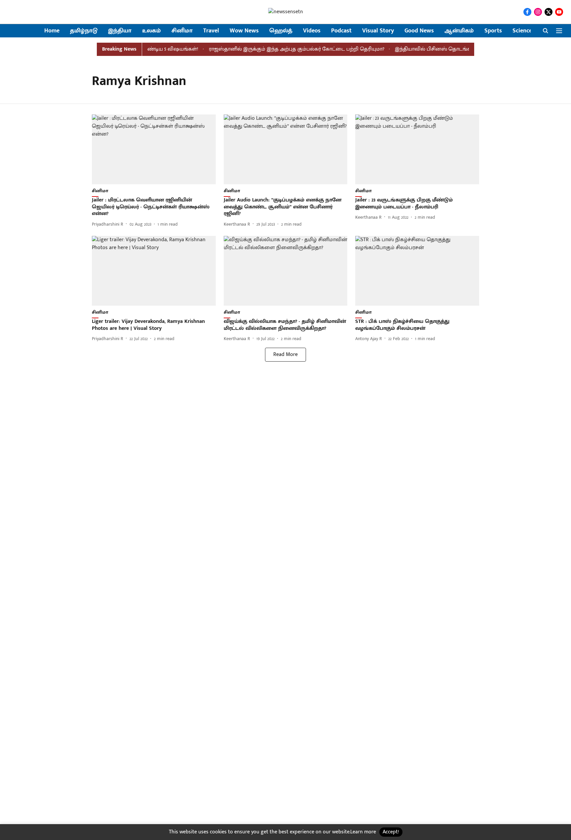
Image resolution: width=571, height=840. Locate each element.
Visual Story (378, 30)
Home (51, 30)
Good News (419, 30)
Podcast (341, 30)
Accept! (391, 831)
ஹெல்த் (280, 30)
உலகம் (151, 30)
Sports (493, 30)
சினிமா (182, 30)
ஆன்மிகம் (459, 30)
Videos (312, 30)
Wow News (244, 30)
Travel (211, 30)
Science (522, 30)
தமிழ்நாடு (83, 30)
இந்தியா (120, 30)
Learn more (363, 831)
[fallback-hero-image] (154, 149)
